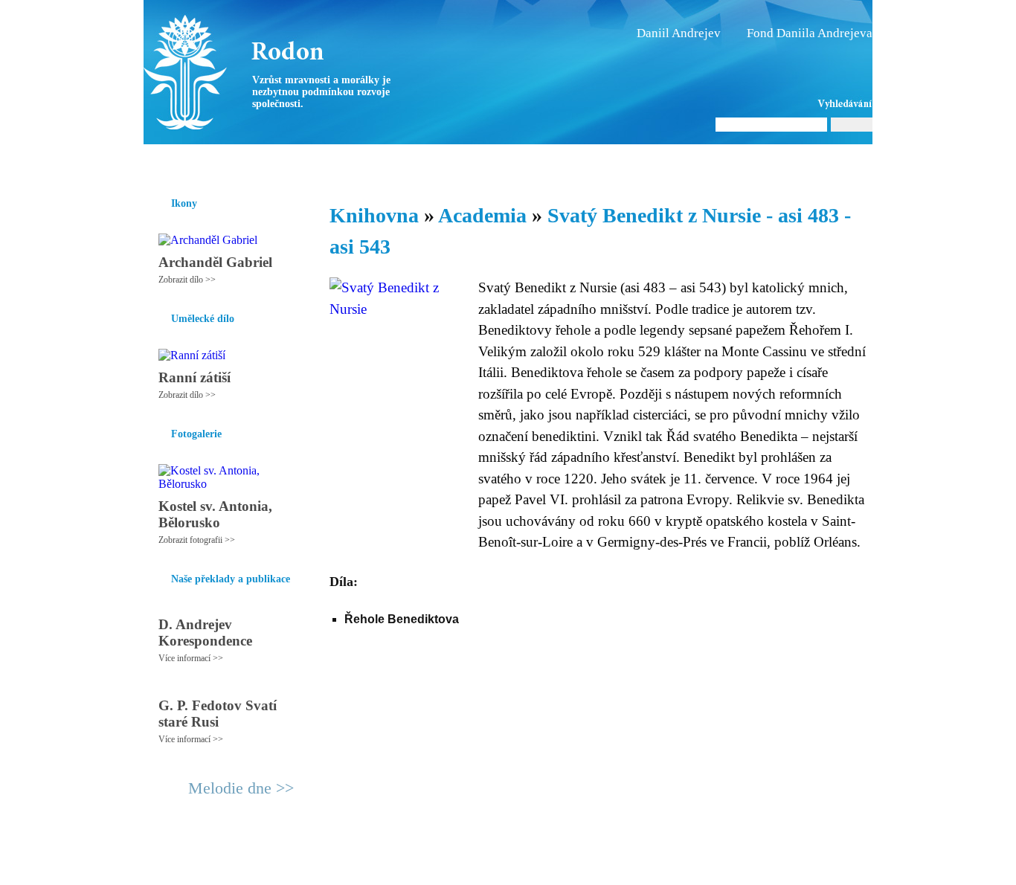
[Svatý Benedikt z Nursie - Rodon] (236, 72)
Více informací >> (190, 658)
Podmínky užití (356, 867)
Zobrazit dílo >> (187, 279)
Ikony (197, 163)
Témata (619, 163)
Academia (482, 215)
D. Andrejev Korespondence (205, 633)
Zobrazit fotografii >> (196, 540)
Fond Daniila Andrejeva (809, 33)
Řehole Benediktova (401, 619)
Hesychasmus (258, 163)
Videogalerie (556, 163)
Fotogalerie (484, 163)
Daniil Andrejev (679, 33)
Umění (320, 163)
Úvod (157, 163)
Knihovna (373, 163)
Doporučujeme (688, 163)
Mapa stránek (422, 867)
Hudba (427, 163)
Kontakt (474, 867)
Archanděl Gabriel (215, 262)
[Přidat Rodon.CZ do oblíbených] (859, 163)
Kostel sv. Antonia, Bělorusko (215, 514)
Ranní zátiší (194, 377)
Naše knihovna (772, 163)
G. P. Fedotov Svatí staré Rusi (217, 714)
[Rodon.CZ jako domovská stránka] (837, 163)
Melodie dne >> (241, 788)
